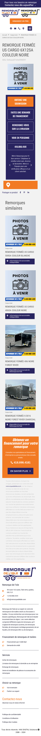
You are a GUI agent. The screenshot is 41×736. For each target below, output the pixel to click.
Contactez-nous (12, 699)
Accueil (4, 35)
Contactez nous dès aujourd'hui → (20, 5)
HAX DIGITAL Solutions (28, 730)
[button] (30, 28)
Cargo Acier (14, 35)
